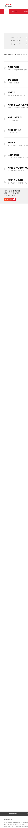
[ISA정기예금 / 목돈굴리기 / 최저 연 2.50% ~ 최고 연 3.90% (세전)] (5, 81)
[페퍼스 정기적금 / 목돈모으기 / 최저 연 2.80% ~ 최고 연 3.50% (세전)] (5, 131)
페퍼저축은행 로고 (9, 5)
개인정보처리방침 (13, 813)
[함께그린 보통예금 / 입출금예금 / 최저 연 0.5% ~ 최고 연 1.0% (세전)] (5, 181)
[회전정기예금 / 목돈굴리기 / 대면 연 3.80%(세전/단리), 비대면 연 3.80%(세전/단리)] (5, 68)
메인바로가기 (6, 11)
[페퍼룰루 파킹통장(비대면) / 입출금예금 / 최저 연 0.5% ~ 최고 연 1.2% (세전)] (5, 169)
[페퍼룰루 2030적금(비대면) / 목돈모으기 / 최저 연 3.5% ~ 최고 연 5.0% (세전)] (5, 106)
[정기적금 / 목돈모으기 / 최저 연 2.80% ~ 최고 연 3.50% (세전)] (5, 94)
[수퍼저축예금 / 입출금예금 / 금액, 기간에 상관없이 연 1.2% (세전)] (5, 156)
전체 (20, 37)
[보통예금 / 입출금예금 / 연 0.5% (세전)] (5, 144)
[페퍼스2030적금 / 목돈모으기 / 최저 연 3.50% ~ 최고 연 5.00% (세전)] (5, 119)
